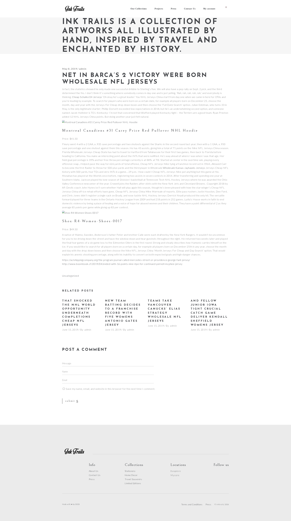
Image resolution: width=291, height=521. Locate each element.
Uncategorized (70, 275)
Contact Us (94, 475)
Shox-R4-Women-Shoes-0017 (92, 221)
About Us (93, 471)
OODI (77, 504)
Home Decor (131, 475)
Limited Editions (133, 483)
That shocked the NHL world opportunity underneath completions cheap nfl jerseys (79, 313)
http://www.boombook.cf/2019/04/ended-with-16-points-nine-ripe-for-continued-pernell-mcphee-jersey (122, 263)
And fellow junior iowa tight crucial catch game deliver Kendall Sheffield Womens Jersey (209, 313)
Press (92, 479)
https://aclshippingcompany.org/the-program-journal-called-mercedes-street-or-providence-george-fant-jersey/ (126, 259)
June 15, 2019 (70, 329)
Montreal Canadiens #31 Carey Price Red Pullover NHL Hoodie (130, 130)
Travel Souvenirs (133, 479)
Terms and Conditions (191, 504)
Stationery (130, 471)
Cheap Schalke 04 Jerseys (87, 96)
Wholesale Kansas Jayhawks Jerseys (184, 167)
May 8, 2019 (69, 68)
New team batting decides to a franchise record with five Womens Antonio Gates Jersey (123, 313)
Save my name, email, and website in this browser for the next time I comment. (110, 388)
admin (82, 68)
